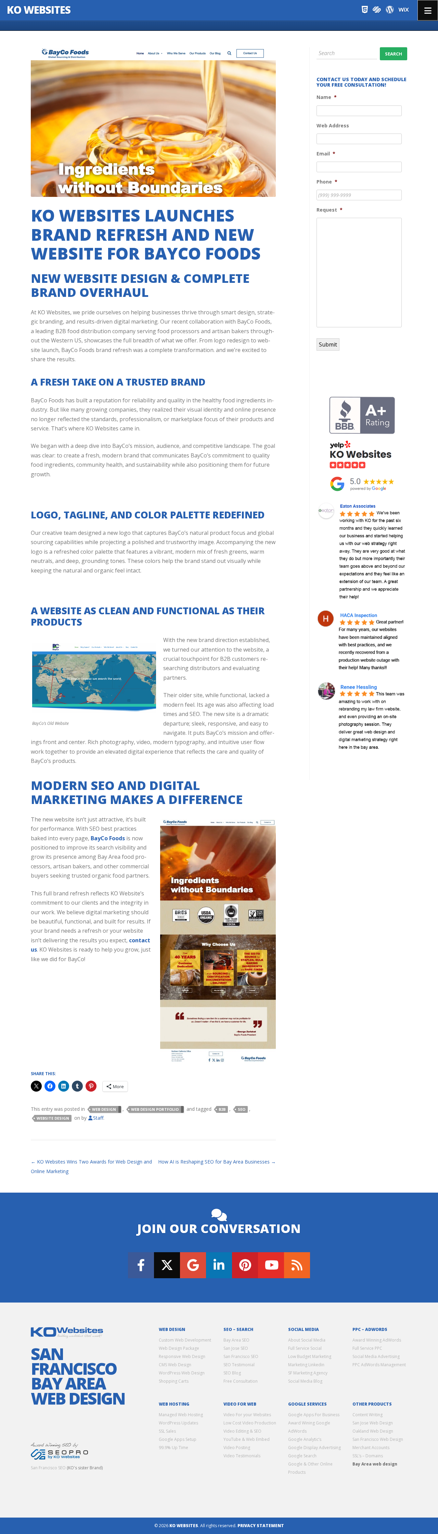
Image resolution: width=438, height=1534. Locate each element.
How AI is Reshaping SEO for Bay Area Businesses (217, 1161)
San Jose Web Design (372, 1423)
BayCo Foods (108, 838)
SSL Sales (167, 1431)
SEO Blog (232, 1373)
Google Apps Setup (177, 1439)
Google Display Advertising (314, 1447)
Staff (98, 1118)
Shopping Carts (174, 1381)
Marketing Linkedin (306, 1365)
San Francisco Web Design (377, 1439)
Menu (427, 10)
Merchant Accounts (370, 1447)
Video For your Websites (247, 1415)
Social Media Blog (305, 1381)
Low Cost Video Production (249, 1423)
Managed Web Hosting (181, 1415)
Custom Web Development (185, 1340)
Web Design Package (179, 1348)
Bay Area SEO (236, 1340)
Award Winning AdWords (376, 1340)
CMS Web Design (175, 1365)
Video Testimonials (241, 1456)
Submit (328, 344)
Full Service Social (305, 1348)
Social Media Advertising (376, 1356)
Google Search (302, 1456)
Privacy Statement (260, 1526)
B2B (222, 1109)
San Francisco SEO (48, 1468)
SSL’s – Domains (367, 1456)
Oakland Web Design (372, 1431)
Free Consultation (240, 1381)
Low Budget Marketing (309, 1356)
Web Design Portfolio (155, 1109)
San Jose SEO (235, 1348)
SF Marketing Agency (307, 1373)
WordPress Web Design (182, 1373)
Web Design (104, 1109)
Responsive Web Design (182, 1356)
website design (53, 1118)
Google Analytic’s (304, 1439)
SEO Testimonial (239, 1365)
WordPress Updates (178, 1423)
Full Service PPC (367, 1348)
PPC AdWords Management (379, 1365)
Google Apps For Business (313, 1415)
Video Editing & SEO (242, 1431)
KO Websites (38, 10)
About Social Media (306, 1340)
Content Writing (367, 1415)
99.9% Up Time (173, 1447)
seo (241, 1109)
